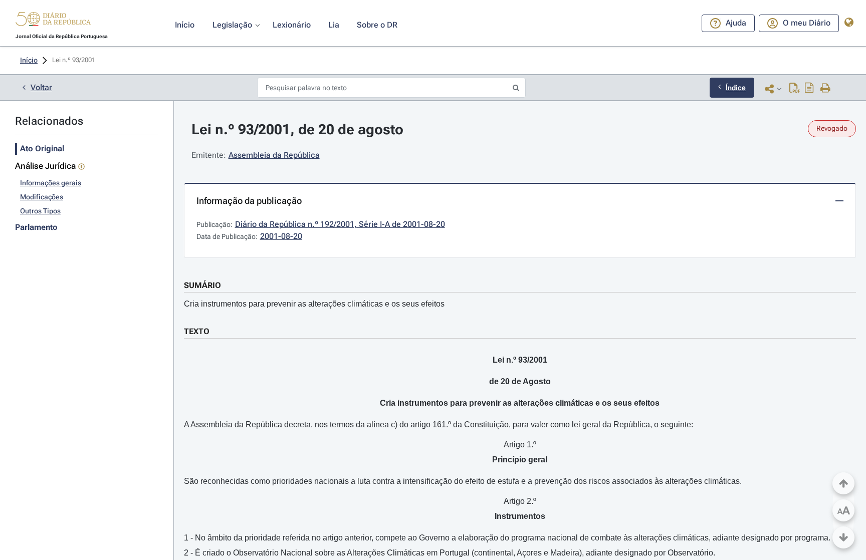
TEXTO (196, 331)
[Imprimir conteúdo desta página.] (825, 89)
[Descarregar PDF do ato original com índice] (809, 89)
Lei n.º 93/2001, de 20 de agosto (297, 129)
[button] (53, 20)
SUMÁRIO (202, 285)
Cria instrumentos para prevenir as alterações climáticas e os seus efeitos (314, 304)
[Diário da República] (53, 21)
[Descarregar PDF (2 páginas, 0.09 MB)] (794, 89)
